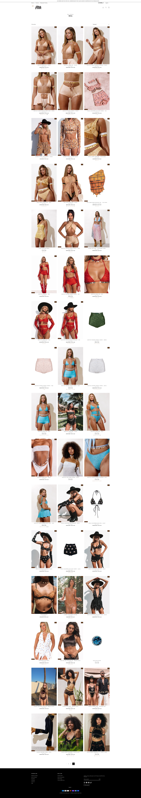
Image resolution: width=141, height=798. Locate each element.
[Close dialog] (91, 387)
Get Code (60, 403)
